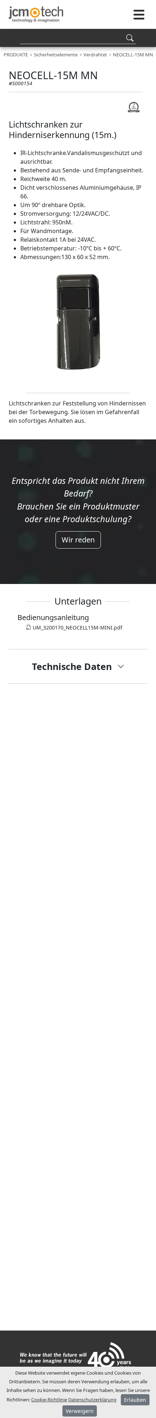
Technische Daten (72, 666)
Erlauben (135, 1399)
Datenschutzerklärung (92, 1399)
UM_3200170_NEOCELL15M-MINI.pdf (76, 627)
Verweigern (80, 1411)
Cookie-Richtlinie (49, 1399)
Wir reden (78, 540)
